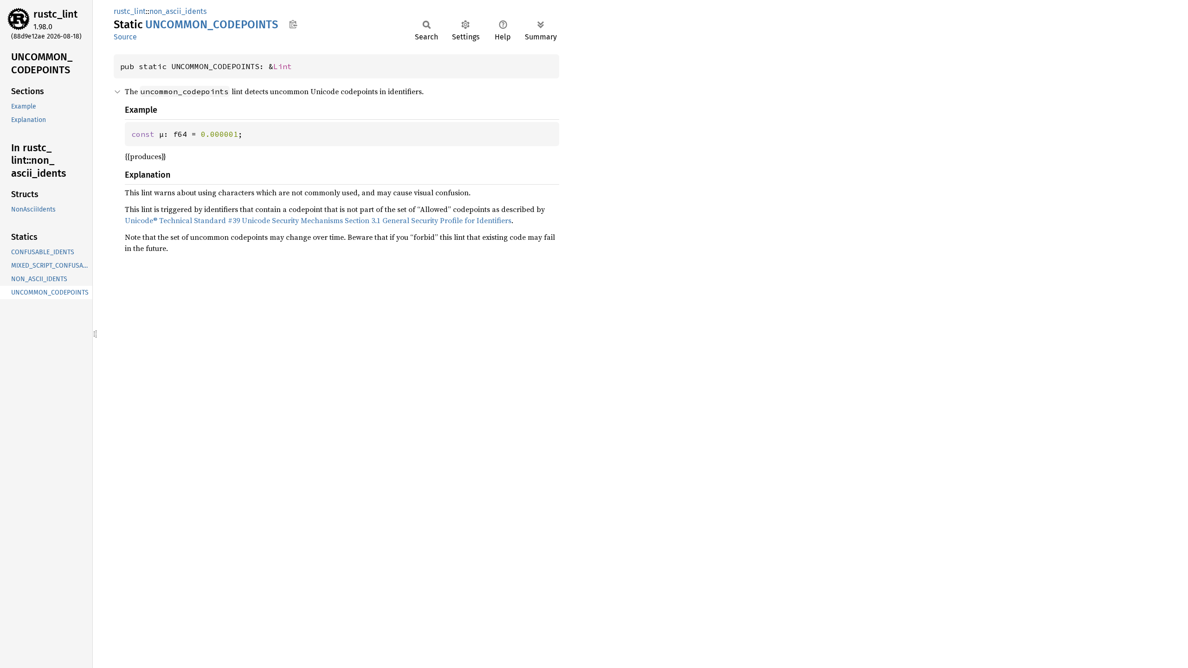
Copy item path (293, 24)
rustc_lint (55, 14)
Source (125, 36)
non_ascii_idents (178, 11)
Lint (282, 66)
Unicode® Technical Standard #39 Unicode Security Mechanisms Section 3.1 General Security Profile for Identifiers (318, 220)
